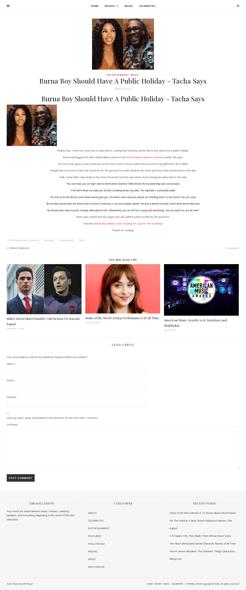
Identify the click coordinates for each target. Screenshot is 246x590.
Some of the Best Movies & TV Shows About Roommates (203, 513)
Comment (12, 424)
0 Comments (232, 248)
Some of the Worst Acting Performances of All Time (122, 318)
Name (11, 363)
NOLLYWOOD (96, 566)
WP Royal (27, 583)
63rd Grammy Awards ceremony (145, 157)
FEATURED (94, 536)
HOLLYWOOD (96, 543)
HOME (95, 6)
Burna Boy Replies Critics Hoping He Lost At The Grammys (129, 223)
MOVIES (110, 6)
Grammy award (66, 240)
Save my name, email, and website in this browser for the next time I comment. (52, 417)
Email (11, 380)
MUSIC (129, 6)
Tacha (82, 240)
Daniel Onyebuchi (20, 248)
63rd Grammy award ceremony (24, 240)
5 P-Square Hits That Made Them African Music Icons (200, 535)
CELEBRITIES (147, 6)
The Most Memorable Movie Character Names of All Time (203, 543)
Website (11, 397)
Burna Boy (49, 240)
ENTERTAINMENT (118, 74)
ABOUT (92, 513)
